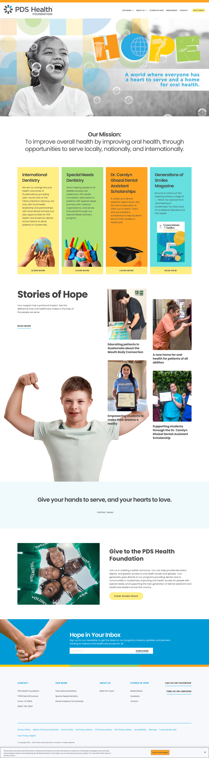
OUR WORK (126, 10)
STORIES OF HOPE (156, 10)
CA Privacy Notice (83, 729)
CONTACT (184, 10)
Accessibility (140, 729)
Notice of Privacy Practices (45, 729)
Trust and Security (167, 729)
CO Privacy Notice (103, 729)
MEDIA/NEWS (171, 10)
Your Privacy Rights (27, 736)
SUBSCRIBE (142, 650)
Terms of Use (67, 729)
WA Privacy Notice (123, 729)
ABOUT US (140, 10)
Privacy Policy (24, 729)
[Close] (205, 752)
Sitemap (153, 729)
